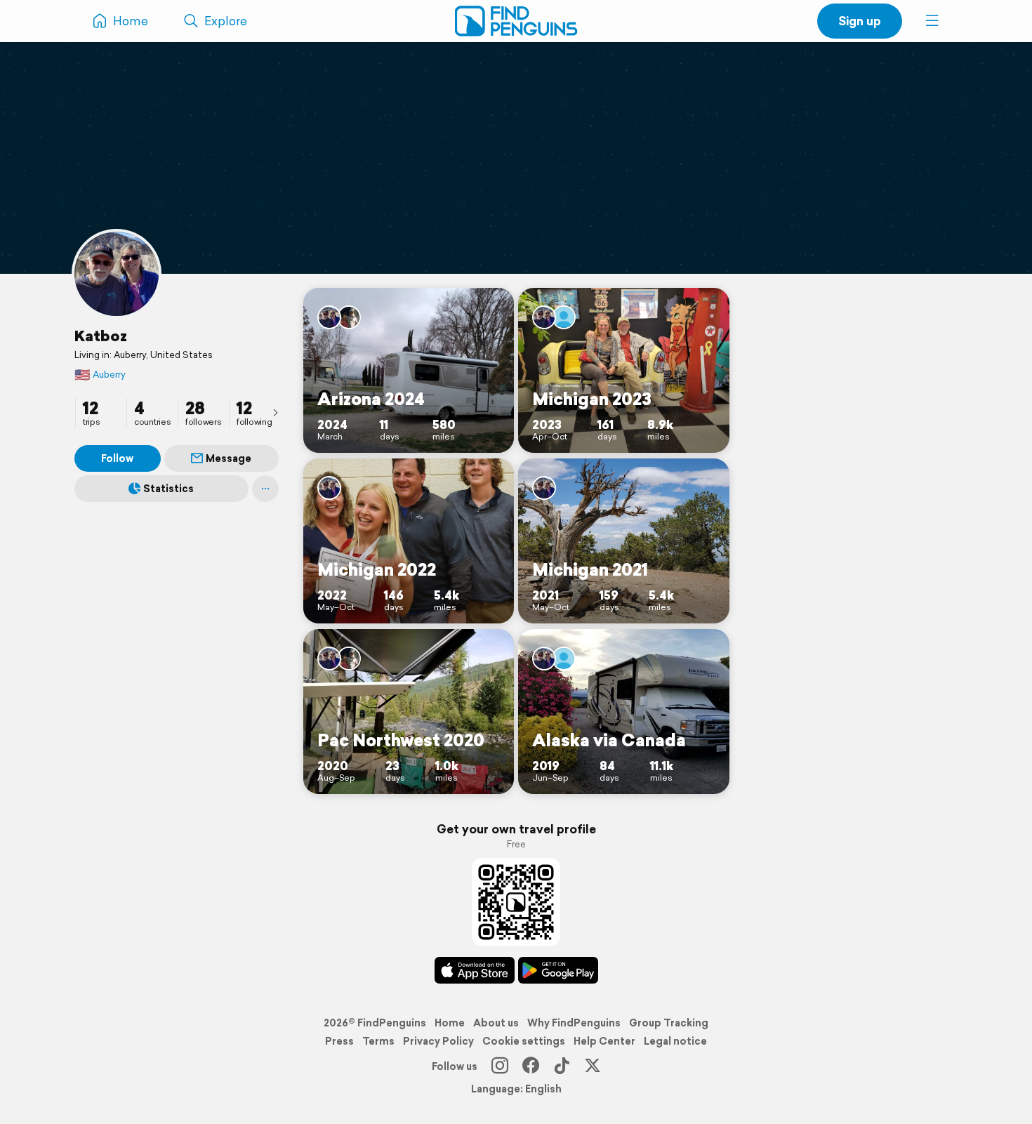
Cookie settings (523, 1041)
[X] (592, 1066)
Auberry (100, 375)
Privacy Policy (438, 1041)
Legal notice (675, 1041)
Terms (378, 1041)
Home (450, 1023)
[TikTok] (561, 1066)
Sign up (859, 20)
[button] (932, 21)
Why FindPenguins (574, 1023)
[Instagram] (499, 1066)
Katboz (100, 335)
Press (339, 1041)
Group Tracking (668, 1023)
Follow (117, 458)
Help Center (604, 1041)
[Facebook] (530, 1066)
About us (496, 1023)
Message (228, 458)
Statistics (168, 489)
